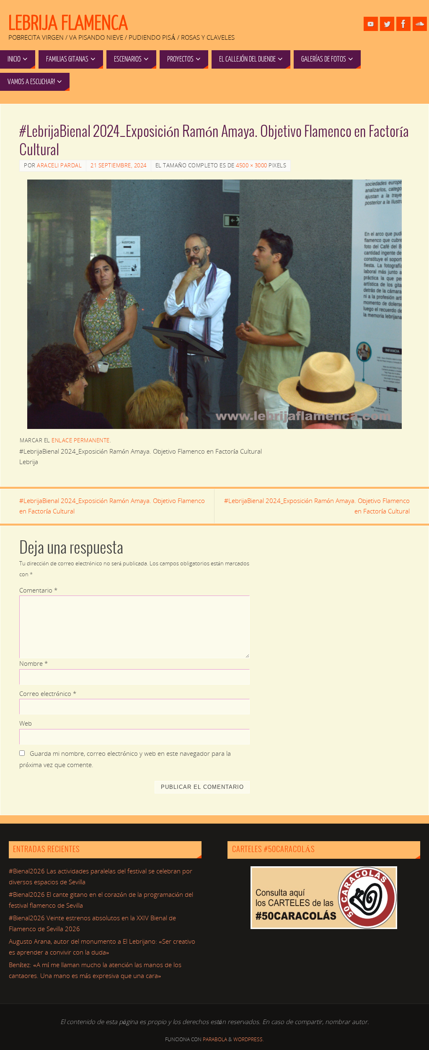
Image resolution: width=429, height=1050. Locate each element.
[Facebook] (403, 24)
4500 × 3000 (251, 165)
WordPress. (248, 1039)
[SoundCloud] (420, 24)
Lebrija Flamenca (68, 23)
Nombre (33, 663)
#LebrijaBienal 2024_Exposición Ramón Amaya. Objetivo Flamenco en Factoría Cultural (112, 506)
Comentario (38, 590)
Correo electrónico (47, 693)
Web (25, 723)
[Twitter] (387, 24)
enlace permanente (81, 440)
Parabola (215, 1039)
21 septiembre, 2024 (118, 165)
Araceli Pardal (59, 165)
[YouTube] (371, 24)
